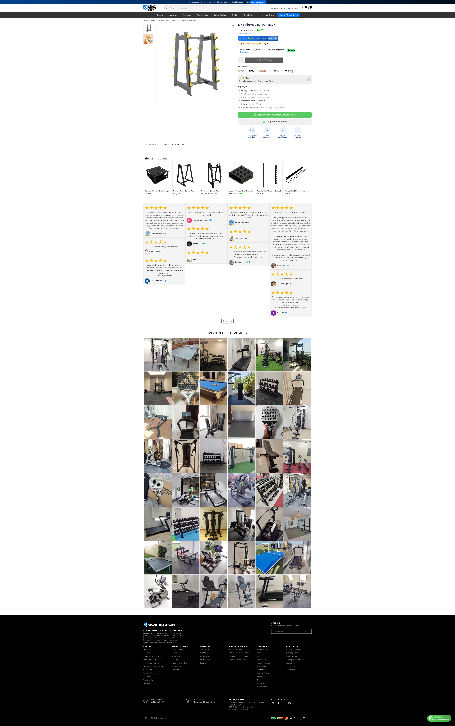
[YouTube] (289, 703)
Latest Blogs (291, 670)
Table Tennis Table (179, 663)
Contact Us (290, 666)
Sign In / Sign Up (278, 8)
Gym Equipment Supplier (239, 656)
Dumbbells (147, 676)
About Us (289, 663)
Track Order (293, 8)
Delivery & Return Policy (296, 660)
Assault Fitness (263, 663)
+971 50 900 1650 (157, 702)
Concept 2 (261, 660)
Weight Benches (150, 673)
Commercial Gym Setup (239, 653)
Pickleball (176, 656)
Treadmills (147, 649)
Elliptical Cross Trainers (152, 656)
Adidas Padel (262, 676)
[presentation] (160, 63)
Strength (187, 15)
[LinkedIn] (284, 703)
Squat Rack (148, 670)
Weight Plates (149, 680)
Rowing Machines (150, 660)
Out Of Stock (264, 60)
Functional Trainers (151, 663)
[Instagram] (273, 703)
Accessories (202, 15)
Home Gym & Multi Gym (153, 666)
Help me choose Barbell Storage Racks (277, 115)
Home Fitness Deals (288, 15)
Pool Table (176, 670)
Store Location (257, 2)
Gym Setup (248, 15)
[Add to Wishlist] (233, 25)
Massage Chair (206, 656)
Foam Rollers (205, 660)
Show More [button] (227, 321)
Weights (173, 15)
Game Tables (220, 15)
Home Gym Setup (236, 649)
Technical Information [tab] (172, 145)
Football (175, 660)
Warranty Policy (292, 653)
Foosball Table (178, 666)
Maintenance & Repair (238, 660)
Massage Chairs (267, 15)
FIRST (271, 38)
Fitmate (260, 670)
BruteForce (262, 656)
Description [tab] (150, 145)
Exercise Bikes (149, 653)
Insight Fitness (263, 673)
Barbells (146, 683)
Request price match (277, 122)
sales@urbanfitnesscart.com (204, 702)
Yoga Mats (204, 649)
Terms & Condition (293, 649)
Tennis (174, 653)
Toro (259, 653)
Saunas (203, 663)
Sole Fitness (262, 649)
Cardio (160, 15)
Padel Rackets (178, 649)
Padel (235, 15)
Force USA (261, 666)
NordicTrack (262, 687)
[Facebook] (278, 703)
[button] (164, 220)
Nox (258, 680)
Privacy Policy (291, 656)
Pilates (203, 653)
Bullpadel (261, 683)
